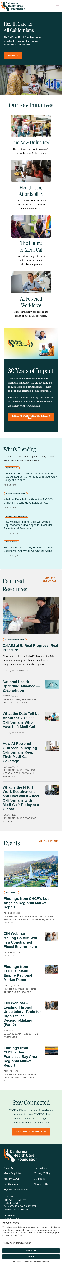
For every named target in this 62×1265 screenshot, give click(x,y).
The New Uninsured (31, 143)
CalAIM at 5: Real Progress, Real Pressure (30, 647)
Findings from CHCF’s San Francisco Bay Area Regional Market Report (20, 1056)
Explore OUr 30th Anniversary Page (31, 417)
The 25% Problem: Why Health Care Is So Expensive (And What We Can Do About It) (29, 549)
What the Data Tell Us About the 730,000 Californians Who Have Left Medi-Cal (28, 501)
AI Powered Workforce (31, 302)
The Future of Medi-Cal (31, 246)
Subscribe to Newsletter (31, 1132)
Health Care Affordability (31, 191)
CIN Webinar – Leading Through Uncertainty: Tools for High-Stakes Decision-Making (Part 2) (22, 1014)
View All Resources (49, 579)
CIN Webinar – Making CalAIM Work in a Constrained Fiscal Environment (21, 940)
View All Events (48, 841)
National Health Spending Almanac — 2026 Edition (21, 686)
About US (13, 55)
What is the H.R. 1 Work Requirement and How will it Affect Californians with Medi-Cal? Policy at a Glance (30, 477)
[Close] (57, 6)
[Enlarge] (46, 118)
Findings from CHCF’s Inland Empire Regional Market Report (18, 973)
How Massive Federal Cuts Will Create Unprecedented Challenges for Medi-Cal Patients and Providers (28, 525)
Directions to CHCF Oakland (16, 1209)
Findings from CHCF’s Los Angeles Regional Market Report (26, 903)
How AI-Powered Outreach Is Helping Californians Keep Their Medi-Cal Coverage (20, 752)
